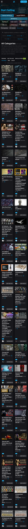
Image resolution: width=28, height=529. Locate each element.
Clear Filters (20, 38)
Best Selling (10, 58)
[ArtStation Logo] (14, 2)
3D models (12, 28)
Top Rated (3, 60)
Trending (3, 58)
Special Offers (20, 58)
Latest (13, 60)
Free (9, 60)
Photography (4, 28)
